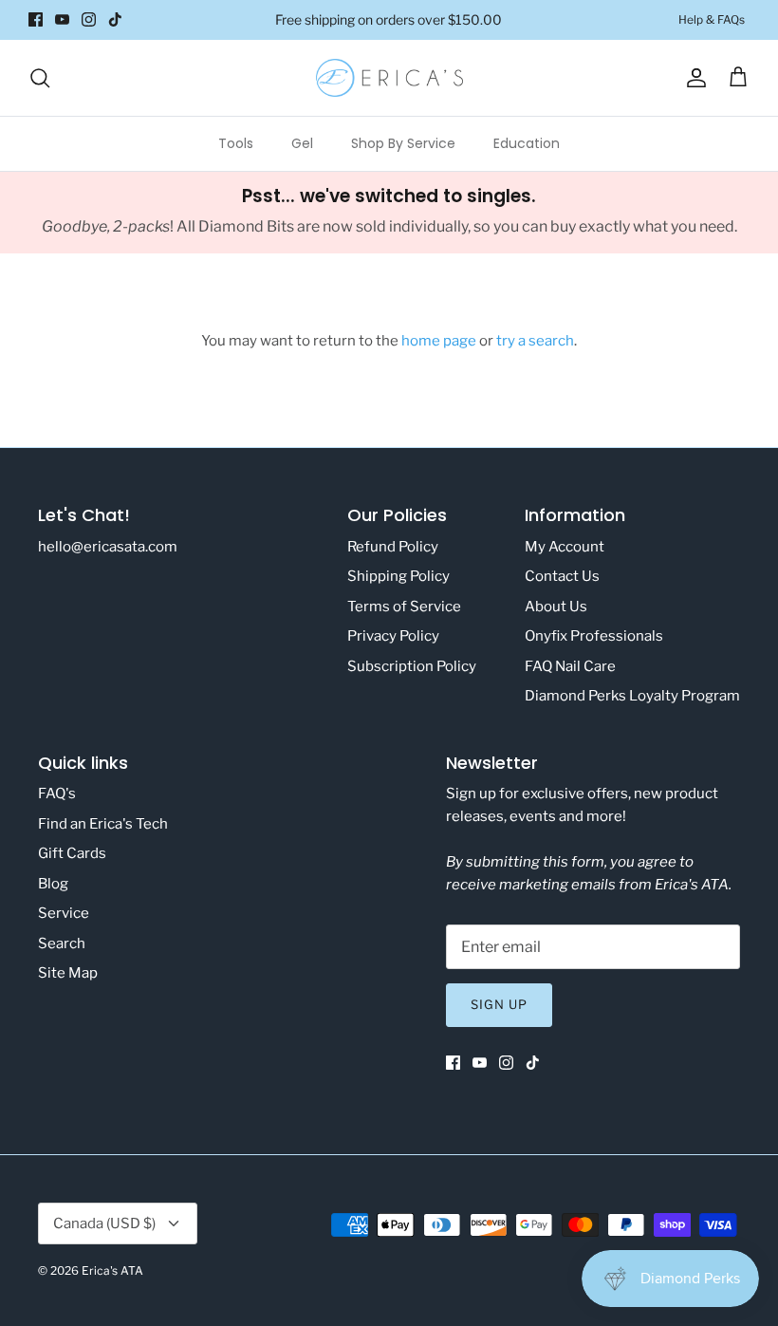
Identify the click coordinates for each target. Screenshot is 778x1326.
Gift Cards (72, 853)
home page (438, 340)
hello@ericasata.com (107, 546)
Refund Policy (392, 546)
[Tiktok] (115, 19)
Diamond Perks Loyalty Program (632, 695)
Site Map (68, 972)
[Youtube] (62, 19)
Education (526, 143)
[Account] (692, 77)
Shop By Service (403, 143)
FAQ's (57, 793)
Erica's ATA (112, 1270)
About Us (556, 606)
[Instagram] (89, 19)
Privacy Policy (393, 635)
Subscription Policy (411, 666)
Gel (302, 143)
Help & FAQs (711, 19)
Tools (235, 143)
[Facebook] (35, 19)
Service (63, 913)
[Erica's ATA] (389, 78)
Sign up (499, 1004)
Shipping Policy (398, 576)
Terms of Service (404, 606)
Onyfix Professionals (594, 635)
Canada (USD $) (104, 1223)
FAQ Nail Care (570, 666)
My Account (564, 546)
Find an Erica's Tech (103, 823)
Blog (53, 883)
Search (61, 943)
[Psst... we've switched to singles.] (389, 212)
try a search (535, 340)
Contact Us (562, 576)
